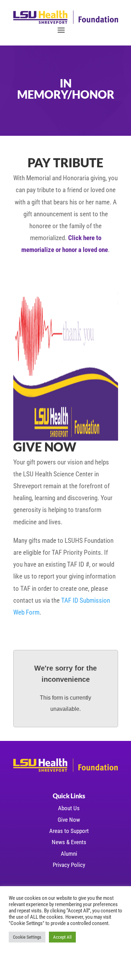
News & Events (69, 842)
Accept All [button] (62, 937)
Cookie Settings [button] (27, 937)
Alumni (69, 853)
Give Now (69, 819)
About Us (69, 808)
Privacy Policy (69, 864)
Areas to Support (69, 830)
